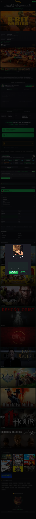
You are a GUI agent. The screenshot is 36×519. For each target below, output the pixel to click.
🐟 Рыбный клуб (13, 272)
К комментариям (23, 272)
